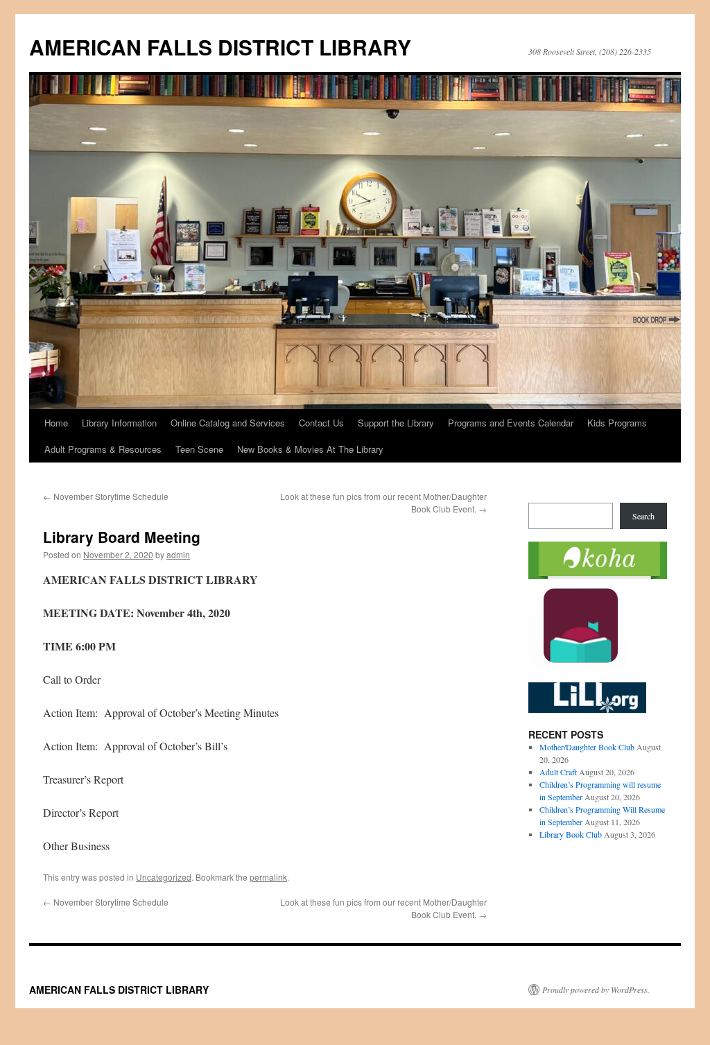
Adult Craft (558, 771)
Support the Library (396, 422)
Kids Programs (617, 422)
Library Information (119, 422)
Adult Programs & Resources (103, 449)
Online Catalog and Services (228, 422)
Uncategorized (163, 877)
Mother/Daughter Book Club (586, 746)
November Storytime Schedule (105, 496)
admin (178, 554)
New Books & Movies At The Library (310, 449)
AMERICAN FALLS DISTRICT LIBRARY (220, 47)
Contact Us (321, 422)
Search (643, 515)
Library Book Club (570, 834)
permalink (268, 877)
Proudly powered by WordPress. (596, 989)
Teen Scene (199, 449)
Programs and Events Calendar (510, 422)
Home (56, 422)
